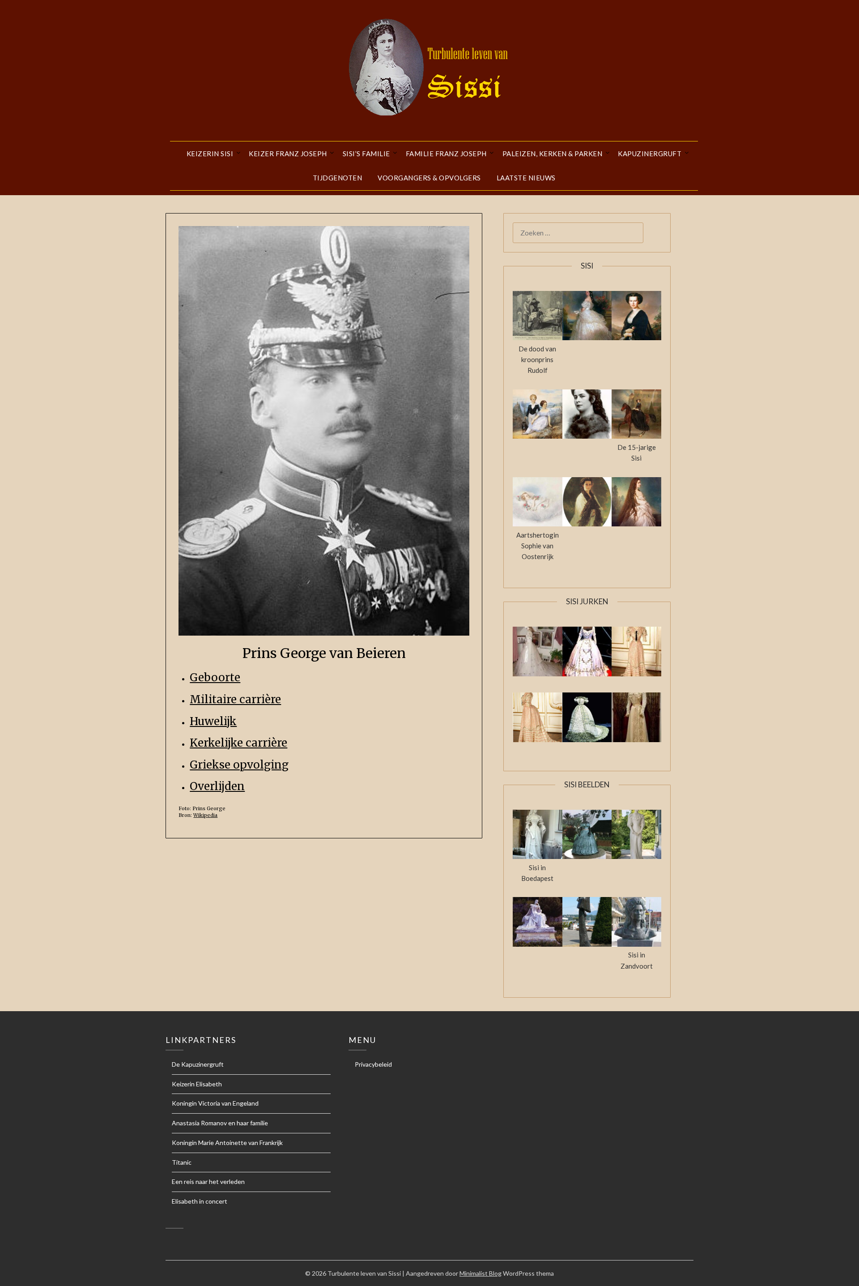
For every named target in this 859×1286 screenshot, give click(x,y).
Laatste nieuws (526, 178)
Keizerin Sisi (210, 154)
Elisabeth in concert (199, 1201)
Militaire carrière (235, 699)
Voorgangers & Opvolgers (429, 178)
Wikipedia (205, 815)
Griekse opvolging (239, 765)
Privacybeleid (373, 1064)
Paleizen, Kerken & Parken (552, 154)
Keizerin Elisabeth (197, 1084)
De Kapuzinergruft (198, 1064)
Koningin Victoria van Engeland (215, 1103)
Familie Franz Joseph (446, 154)
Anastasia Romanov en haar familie (220, 1123)
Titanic (181, 1162)
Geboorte (215, 677)
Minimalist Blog (480, 1273)
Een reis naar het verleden (208, 1181)
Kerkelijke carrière (238, 743)
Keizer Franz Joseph (288, 154)
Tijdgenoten (337, 178)
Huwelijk (213, 721)
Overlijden (217, 786)
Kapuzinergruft (649, 154)
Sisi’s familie (366, 154)
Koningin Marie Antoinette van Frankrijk (227, 1142)
